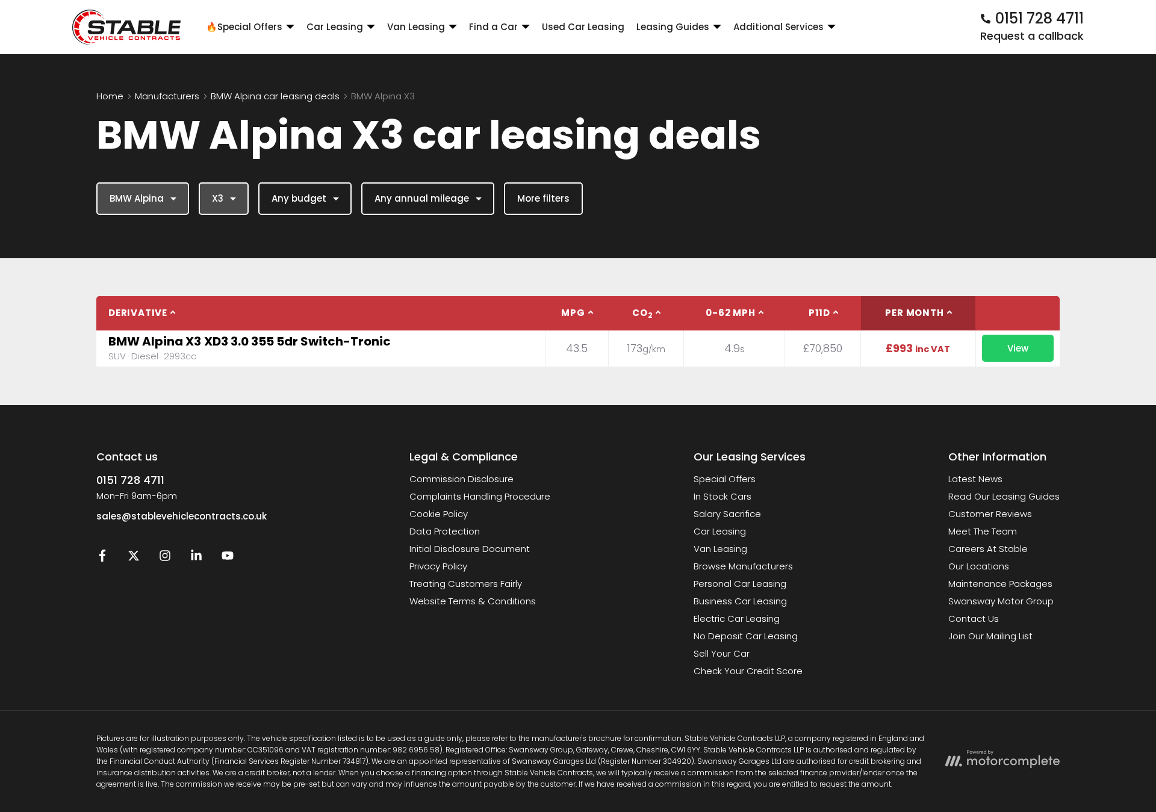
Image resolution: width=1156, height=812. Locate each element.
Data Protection (444, 531)
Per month (914, 312)
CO (642, 313)
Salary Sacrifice (727, 513)
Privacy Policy (438, 566)
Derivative (137, 312)
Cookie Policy (438, 513)
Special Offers (725, 479)
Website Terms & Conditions (472, 601)
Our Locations (978, 566)
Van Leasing (720, 548)
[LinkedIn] (196, 558)
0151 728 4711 (130, 480)
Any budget (299, 198)
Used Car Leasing (583, 26)
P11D (819, 312)
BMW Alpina (137, 198)
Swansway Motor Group (1001, 601)
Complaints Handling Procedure (479, 496)
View (1017, 348)
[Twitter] (133, 558)
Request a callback (1032, 35)
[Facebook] (102, 558)
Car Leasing (720, 531)
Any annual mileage (421, 198)
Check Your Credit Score (748, 671)
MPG (573, 312)
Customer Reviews (990, 513)
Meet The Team (982, 531)
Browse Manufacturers (743, 566)
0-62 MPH (730, 312)
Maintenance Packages (1000, 583)
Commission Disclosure (461, 479)
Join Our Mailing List (990, 636)
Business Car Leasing (740, 601)
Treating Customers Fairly (465, 583)
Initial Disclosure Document (469, 548)
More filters (543, 198)
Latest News (975, 479)
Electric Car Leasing (737, 618)
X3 (217, 198)
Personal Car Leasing (740, 583)
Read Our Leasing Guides (1004, 496)
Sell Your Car (722, 653)
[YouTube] (227, 558)
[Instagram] (165, 558)
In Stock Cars (722, 496)
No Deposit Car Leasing (746, 636)
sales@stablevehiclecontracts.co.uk (181, 516)
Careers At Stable (988, 548)
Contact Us (973, 618)
